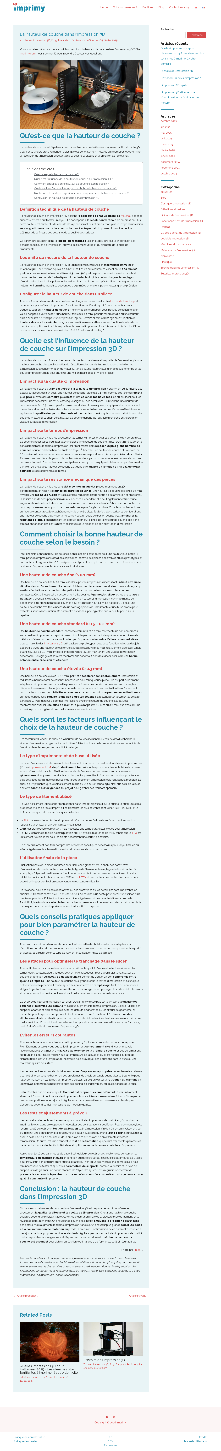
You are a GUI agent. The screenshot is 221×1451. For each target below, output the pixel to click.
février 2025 (168, 150)
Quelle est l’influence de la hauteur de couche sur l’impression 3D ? (73, 179)
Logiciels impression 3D (175, 238)
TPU (134, 832)
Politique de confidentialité (29, 1437)
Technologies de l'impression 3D (180, 267)
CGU (110, 1437)
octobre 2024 (169, 173)
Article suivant (139, 1295)
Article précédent (26, 1295)
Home (104, 7)
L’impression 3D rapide (174, 85)
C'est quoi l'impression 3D (176, 203)
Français (63, 40)
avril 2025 (166, 138)
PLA (26, 820)
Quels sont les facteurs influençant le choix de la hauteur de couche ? (75, 188)
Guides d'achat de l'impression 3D (181, 232)
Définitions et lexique (173, 209)
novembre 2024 (170, 167)
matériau (126, 215)
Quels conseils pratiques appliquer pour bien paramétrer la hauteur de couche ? (81, 193)
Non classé (167, 256)
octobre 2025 (169, 121)
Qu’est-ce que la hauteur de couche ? (56, 174)
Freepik (138, 1249)
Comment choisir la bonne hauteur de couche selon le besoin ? (71, 183)
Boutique (147, 7)
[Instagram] (113, 1416)
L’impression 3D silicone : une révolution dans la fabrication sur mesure (180, 97)
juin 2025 (166, 126)
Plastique (166, 261)
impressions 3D (53, 643)
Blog (161, 7)
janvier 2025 (168, 156)
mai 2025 (166, 132)
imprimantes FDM (40, 767)
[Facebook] (107, 1416)
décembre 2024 (170, 161)
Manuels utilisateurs (196, 1441)
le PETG (81, 877)
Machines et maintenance (176, 244)
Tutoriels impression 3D (36, 40)
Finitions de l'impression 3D (177, 215)
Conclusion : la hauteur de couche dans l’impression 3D (66, 197)
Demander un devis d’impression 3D (182, 78)
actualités (25, 1377)
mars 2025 (167, 144)
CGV (110, 1441)
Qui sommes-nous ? (125, 7)
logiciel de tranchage (122, 301)
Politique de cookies (25, 1441)
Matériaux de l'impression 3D (178, 250)
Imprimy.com (28, 53)
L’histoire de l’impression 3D (104, 1360)
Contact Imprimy (179, 7)
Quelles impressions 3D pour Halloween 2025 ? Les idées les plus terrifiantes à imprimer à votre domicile (49, 1369)
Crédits (203, 1437)
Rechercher (167, 29)
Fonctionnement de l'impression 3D (182, 221)
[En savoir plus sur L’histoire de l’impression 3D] (113, 1338)
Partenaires (110, 1445)
